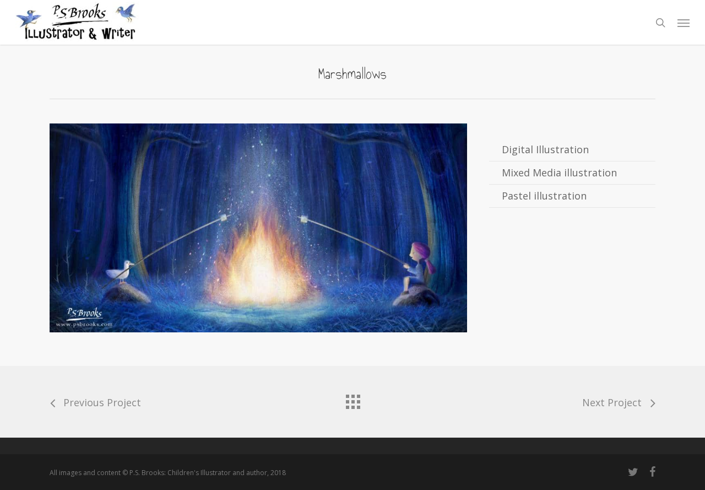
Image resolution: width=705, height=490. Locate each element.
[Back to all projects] (352, 399)
